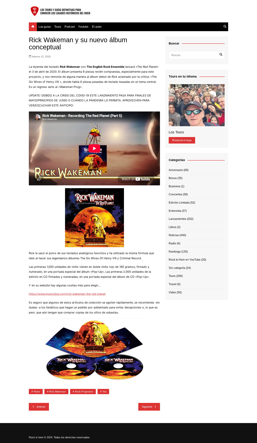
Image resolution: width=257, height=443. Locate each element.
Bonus (173, 178)
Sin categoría (177, 267)
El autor (97, 26)
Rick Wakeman (57, 391)
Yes (104, 391)
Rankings (175, 251)
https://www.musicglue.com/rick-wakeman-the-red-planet (67, 294)
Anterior (41, 406)
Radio (172, 243)
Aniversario (176, 170)
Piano (37, 391)
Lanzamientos (177, 218)
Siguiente (147, 406)
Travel (172, 284)
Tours (57, 26)
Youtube (83, 26)
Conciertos (175, 194)
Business (174, 186)
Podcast (70, 26)
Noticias (174, 235)
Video (172, 292)
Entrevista (175, 210)
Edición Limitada (179, 202)
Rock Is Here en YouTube (185, 259)
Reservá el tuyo (182, 140)
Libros (172, 227)
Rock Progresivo (84, 391)
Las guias (45, 26)
